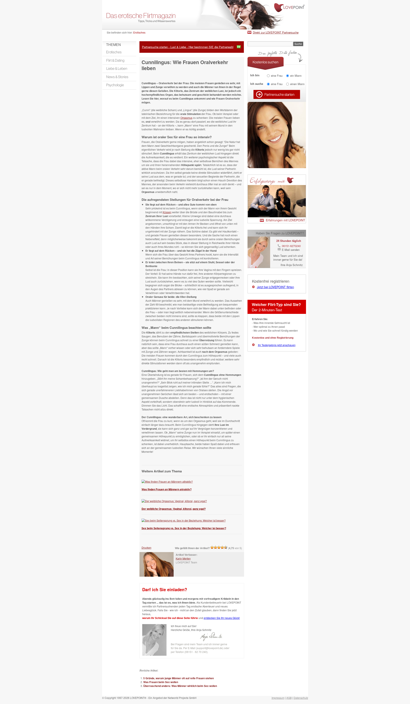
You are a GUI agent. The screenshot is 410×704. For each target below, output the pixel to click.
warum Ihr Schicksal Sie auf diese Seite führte (170, 618)
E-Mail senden (291, 250)
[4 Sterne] (222, 547)
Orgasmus (186, 117)
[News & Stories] (119, 77)
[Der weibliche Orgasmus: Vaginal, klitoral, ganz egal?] (174, 501)
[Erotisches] (119, 52)
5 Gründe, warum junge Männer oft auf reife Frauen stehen (178, 678)
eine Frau (277, 75)
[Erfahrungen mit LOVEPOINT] (277, 216)
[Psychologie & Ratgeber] (119, 85)
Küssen (167, 212)
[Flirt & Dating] (119, 60)
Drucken (146, 547)
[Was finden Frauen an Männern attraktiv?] (167, 481)
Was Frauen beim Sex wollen (160, 682)
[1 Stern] (212, 547)
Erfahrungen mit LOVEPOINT (285, 220)
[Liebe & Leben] (119, 69)
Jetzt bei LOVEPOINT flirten (275, 287)
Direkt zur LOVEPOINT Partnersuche (276, 32)
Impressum (278, 698)
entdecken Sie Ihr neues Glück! (222, 618)
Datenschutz (301, 698)
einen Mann (297, 83)
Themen (113, 44)
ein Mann (296, 75)
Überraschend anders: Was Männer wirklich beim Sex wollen (180, 686)
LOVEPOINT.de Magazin (205, 14)
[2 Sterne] (215, 547)
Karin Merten (183, 558)
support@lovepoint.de (210, 648)
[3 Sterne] (219, 547)
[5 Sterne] (225, 547)
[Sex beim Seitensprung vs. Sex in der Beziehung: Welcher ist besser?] (184, 520)
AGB (289, 698)
